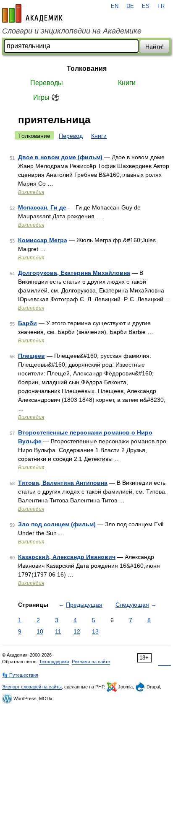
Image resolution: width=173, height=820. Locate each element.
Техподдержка (54, 661)
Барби (27, 323)
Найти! (154, 46)
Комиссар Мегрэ (42, 240)
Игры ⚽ (46, 97)
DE (130, 6)
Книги (127, 82)
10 (40, 631)
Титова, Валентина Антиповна (62, 482)
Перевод (71, 135)
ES (145, 6)
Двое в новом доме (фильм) (60, 157)
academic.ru (32, 13)
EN (114, 6)
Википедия (31, 192)
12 (76, 631)
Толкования (87, 68)
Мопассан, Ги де (42, 207)
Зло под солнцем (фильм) (57, 524)
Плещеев (31, 355)
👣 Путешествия (20, 675)
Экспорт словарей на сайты (32, 686)
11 (58, 631)
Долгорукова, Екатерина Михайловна (74, 272)
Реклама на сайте (91, 661)
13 (95, 631)
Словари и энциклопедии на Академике (72, 31)
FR (161, 6)
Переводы (46, 82)
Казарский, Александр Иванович (66, 557)
